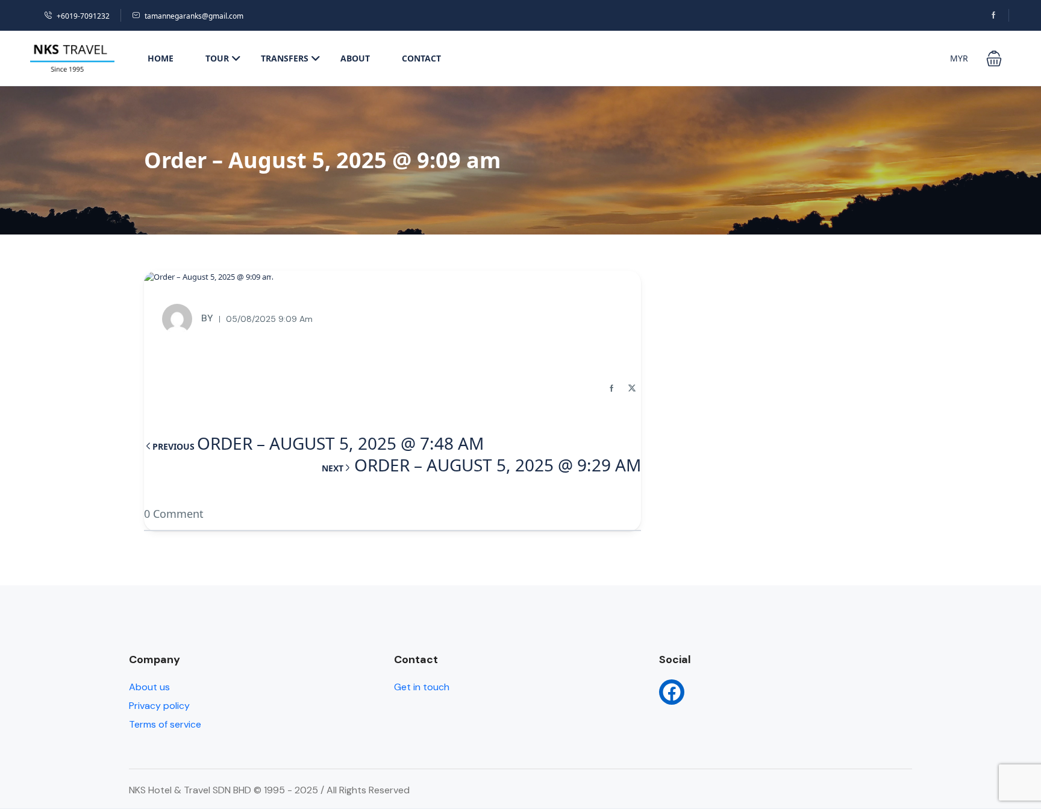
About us (149, 687)
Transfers (284, 58)
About (355, 58)
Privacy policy (159, 705)
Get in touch (421, 687)
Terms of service (165, 724)
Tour (217, 58)
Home (161, 58)
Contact (421, 58)
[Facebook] (671, 692)
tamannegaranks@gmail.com (194, 16)
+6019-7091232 (83, 16)
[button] (994, 58)
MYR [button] (959, 58)
